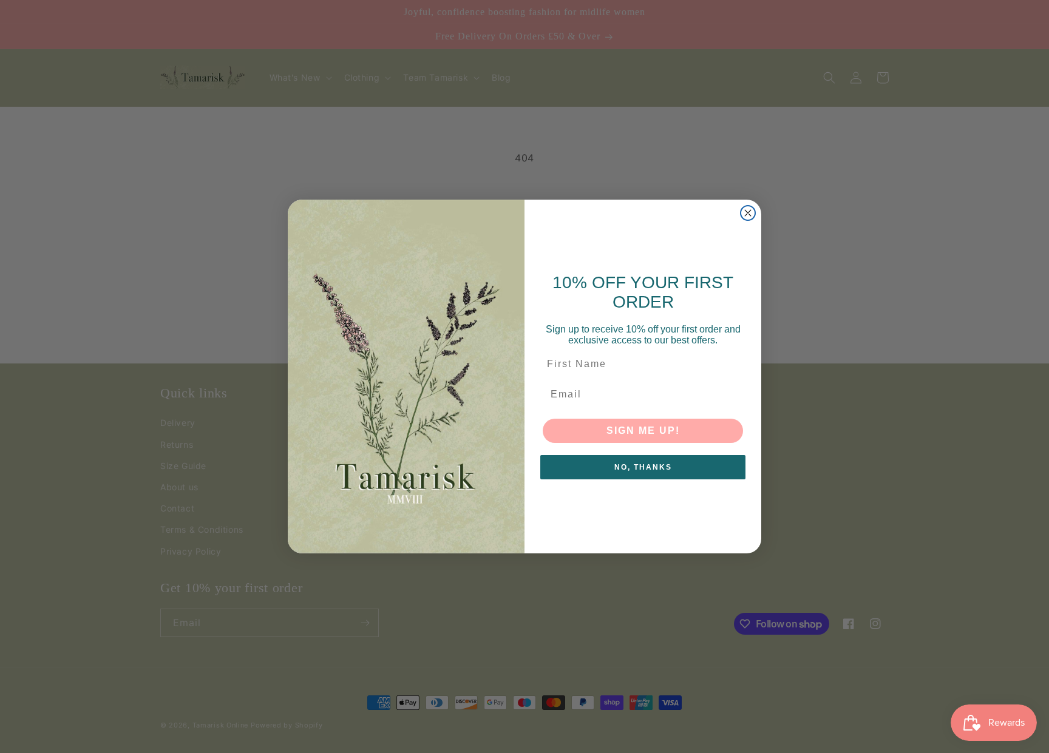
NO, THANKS (643, 467)
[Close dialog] (748, 213)
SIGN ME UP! (643, 430)
